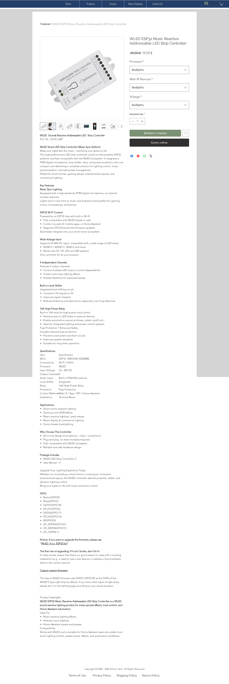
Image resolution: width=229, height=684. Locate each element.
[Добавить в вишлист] (185, 133)
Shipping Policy (127, 675)
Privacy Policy (102, 675)
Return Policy (151, 675)
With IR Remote (141, 79)
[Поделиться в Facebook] (132, 156)
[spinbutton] (137, 121)
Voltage (136, 97)
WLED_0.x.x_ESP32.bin (54, 543)
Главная (45, 24)
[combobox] (159, 70)
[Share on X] (151, 156)
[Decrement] (132, 121)
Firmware (137, 61)
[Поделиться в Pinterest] (138, 156)
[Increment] (142, 121)
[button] (222, 4)
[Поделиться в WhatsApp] (144, 156)
